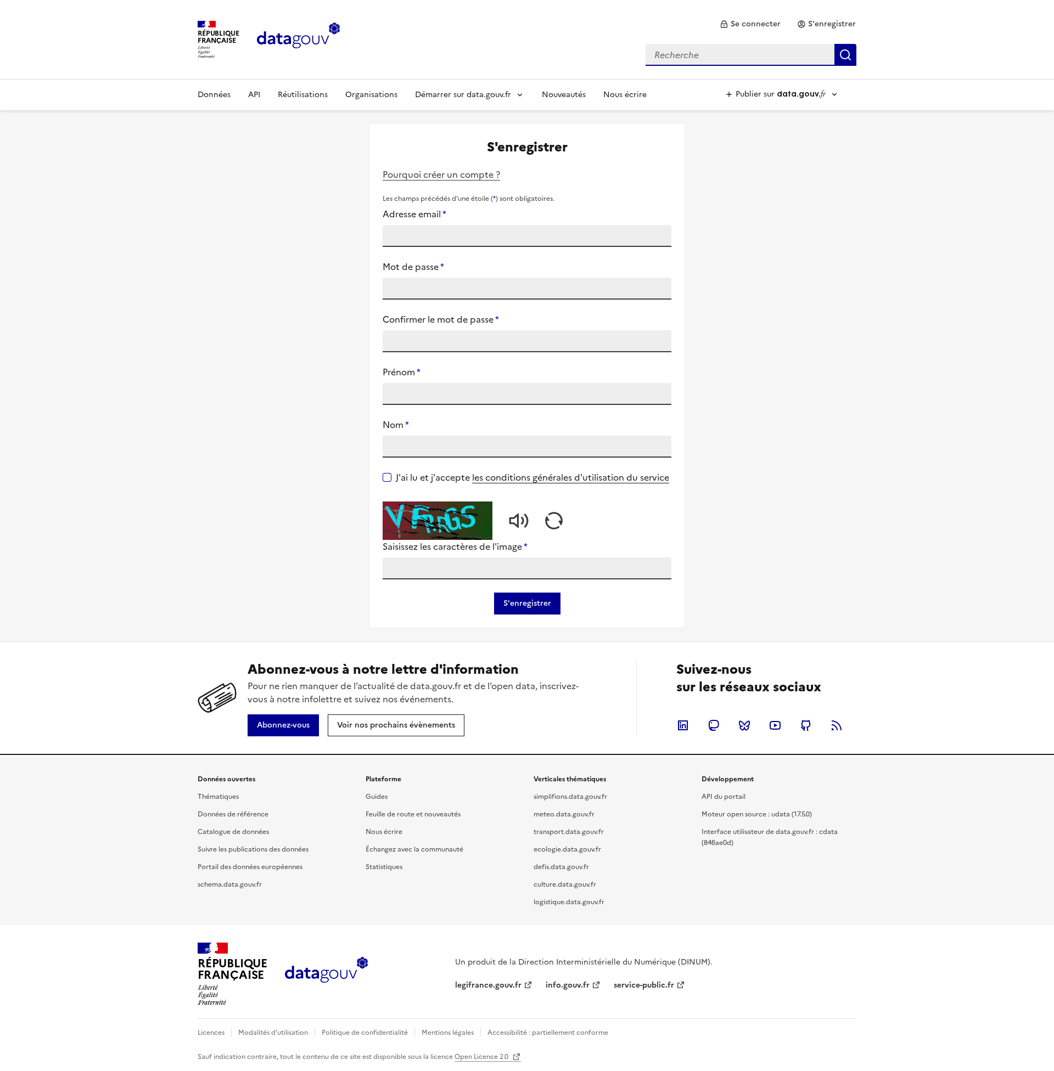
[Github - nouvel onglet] (806, 725)
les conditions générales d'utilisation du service (570, 477)
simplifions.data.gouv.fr (570, 797)
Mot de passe (413, 266)
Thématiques (218, 797)
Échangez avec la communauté (414, 849)
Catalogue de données (233, 832)
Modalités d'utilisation (273, 1033)
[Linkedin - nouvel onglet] (683, 725)
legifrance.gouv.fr (488, 985)
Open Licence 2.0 (482, 1057)
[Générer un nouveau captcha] (553, 520)
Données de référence (233, 814)
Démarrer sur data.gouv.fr (463, 94)
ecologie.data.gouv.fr (567, 849)
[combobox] (751, 55)
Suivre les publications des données (253, 849)
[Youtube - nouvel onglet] (775, 725)
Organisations (371, 94)
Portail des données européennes (250, 867)
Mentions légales (448, 1033)
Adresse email (414, 214)
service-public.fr (644, 985)
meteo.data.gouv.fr (564, 814)
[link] (750, 24)
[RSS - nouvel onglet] (837, 725)
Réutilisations (303, 94)
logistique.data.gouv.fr (569, 902)
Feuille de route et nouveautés (413, 814)
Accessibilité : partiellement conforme (547, 1033)
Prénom (402, 372)
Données (214, 94)
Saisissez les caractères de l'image (455, 546)
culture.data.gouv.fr (565, 884)
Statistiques (384, 867)
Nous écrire (625, 94)
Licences (211, 1033)
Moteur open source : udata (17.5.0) (757, 814)
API (254, 94)
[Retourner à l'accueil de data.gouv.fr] (298, 38)
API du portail (723, 797)
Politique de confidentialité (365, 1033)
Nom (396, 424)
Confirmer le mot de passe (441, 319)
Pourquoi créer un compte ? (441, 174)
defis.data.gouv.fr (561, 867)
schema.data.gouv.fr (230, 884)
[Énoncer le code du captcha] (518, 520)
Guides (377, 797)
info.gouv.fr (568, 985)
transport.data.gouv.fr (569, 832)
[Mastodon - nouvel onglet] (714, 725)
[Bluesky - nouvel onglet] (744, 725)
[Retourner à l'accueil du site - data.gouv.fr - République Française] (326, 974)
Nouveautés (564, 94)
